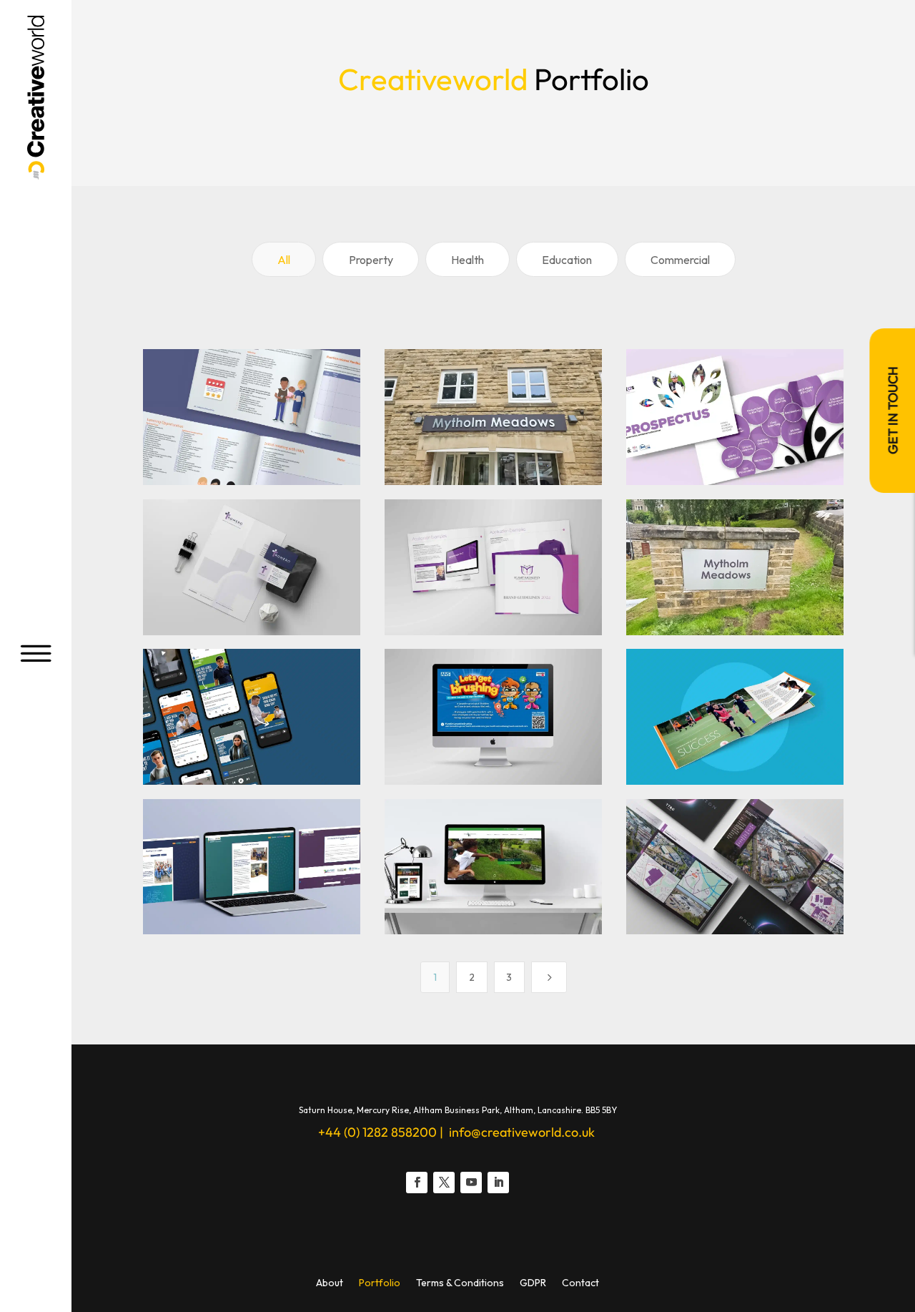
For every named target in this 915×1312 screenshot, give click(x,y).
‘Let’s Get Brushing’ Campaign (459, 682)
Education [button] (567, 260)
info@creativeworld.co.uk (520, 1132)
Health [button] (467, 260)
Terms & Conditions (460, 1283)
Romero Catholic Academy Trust (252, 533)
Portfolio (379, 1283)
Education (669, 437)
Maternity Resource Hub (236, 832)
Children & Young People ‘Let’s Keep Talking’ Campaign (254, 682)
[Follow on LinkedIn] (498, 1182)
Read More (255, 472)
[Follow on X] (444, 1182)
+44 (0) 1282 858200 (377, 1132)
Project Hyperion (737, 832)
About (329, 1283)
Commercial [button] (680, 260)
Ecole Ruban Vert (496, 832)
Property (666, 862)
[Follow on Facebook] (416, 1182)
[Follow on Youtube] (471, 1182)
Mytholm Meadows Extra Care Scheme (487, 382)
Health (176, 437)
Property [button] (371, 260)
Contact (580, 1283)
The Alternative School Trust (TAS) (729, 382)
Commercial (431, 437)
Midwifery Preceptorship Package (237, 382)
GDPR (533, 1283)
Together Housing (693, 533)
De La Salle (705, 682)
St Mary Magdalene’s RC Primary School (490, 532)
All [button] (283, 260)
